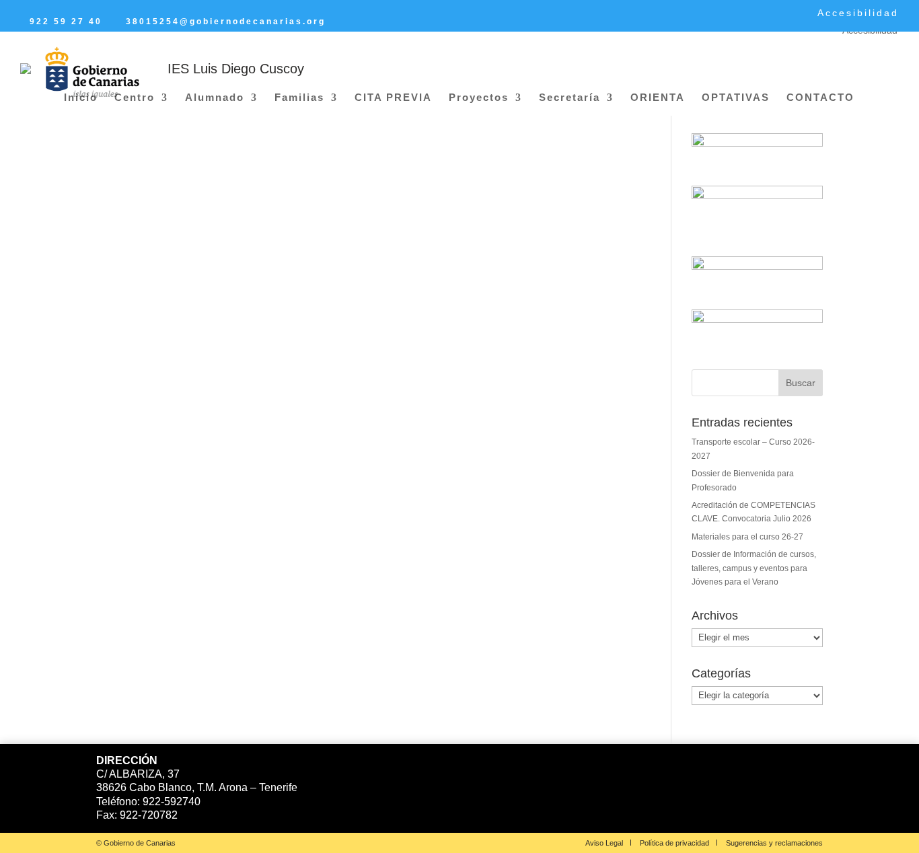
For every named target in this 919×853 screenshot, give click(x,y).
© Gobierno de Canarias (136, 843)
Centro (134, 98)
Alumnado (214, 98)
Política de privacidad (674, 843)
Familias (299, 98)
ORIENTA (657, 98)
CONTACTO (820, 98)
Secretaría (569, 98)
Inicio (81, 98)
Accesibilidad (858, 12)
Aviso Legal (604, 843)
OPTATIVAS (736, 98)
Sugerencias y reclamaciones (774, 843)
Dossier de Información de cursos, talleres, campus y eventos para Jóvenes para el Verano (754, 568)
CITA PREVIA (393, 98)
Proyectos (479, 98)
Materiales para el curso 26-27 (747, 537)
